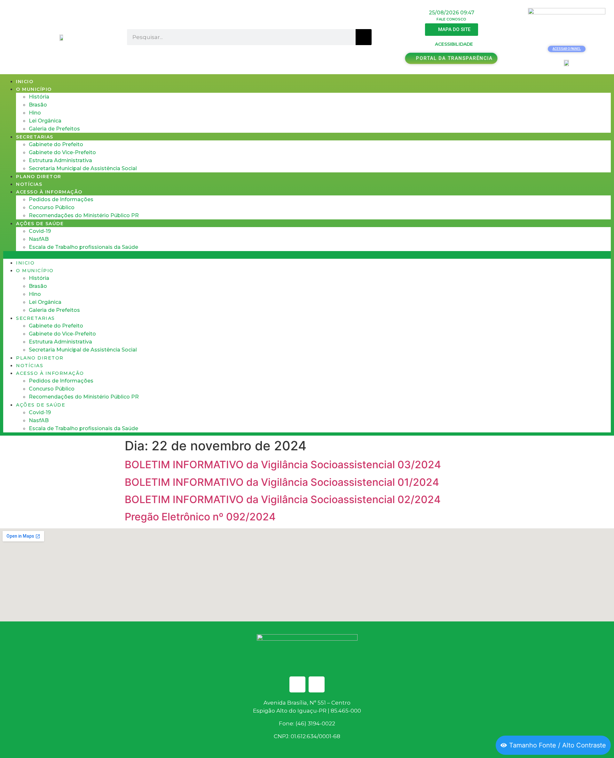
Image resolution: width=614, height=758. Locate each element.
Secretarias (34, 137)
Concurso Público (52, 207)
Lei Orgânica (45, 121)
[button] (307, 255)
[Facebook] (297, 684)
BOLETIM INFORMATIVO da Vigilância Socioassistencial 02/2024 (283, 499)
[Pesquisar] (364, 37)
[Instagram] (317, 684)
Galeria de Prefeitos (54, 129)
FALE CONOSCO (451, 19)
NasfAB (39, 239)
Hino (35, 113)
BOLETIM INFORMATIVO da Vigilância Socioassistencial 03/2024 (283, 464)
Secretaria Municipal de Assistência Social (83, 168)
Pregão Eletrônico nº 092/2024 (200, 516)
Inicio (24, 81)
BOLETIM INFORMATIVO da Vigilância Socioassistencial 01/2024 (282, 482)
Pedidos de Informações (61, 199)
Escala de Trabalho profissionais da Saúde (83, 247)
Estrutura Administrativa (60, 160)
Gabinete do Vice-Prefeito (62, 152)
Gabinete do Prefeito (56, 144)
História (39, 97)
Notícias (29, 184)
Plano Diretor (38, 176)
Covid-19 (40, 231)
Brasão (38, 105)
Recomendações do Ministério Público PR (84, 215)
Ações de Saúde (40, 223)
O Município (34, 89)
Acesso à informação (49, 192)
